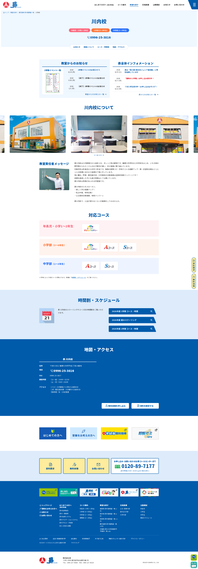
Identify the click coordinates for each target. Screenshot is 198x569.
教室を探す (134, 4)
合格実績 (145, 4)
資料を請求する (147, 405)
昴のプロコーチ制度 (66, 523)
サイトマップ (75, 543)
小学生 (142, 512)
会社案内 (74, 539)
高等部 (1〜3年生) (86, 518)
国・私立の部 (124, 512)
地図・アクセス (119, 47)
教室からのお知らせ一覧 (94, 94)
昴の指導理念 (63, 510)
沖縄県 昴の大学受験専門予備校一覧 (108, 530)
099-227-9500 (72, 563)
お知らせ (166, 4)
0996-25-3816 (100, 37)
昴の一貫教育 (63, 513)
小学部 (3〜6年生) (86, 512)
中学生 (142, 515)
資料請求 (193, 266)
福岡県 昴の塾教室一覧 (108, 510)
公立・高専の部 (125, 509)
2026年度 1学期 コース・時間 (125, 311)
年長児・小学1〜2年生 (87, 509)
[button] (195, 4)
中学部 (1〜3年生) (86, 515)
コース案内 (122, 4)
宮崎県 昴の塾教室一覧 (109, 520)
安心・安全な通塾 (65, 526)
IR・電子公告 (99, 539)
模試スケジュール (146, 518)
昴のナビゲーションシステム (68, 520)
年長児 (142, 509)
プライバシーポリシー (138, 539)
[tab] (97, 155)
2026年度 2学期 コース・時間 (125, 328)
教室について (89, 47)
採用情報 (85, 539)
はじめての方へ (104, 4)
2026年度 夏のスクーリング (124, 320)
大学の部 (123, 515)
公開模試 (156, 4)
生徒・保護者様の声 (59, 539)
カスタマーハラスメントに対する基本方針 (52, 543)
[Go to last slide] (95, 155)
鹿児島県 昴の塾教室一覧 (108, 525)
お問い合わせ (179, 4)
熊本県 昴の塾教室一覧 (108, 515)
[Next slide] (103, 155)
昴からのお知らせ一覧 (147, 94)
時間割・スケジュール (79, 277)
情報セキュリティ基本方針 (117, 539)
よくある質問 (43, 539)
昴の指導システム (65, 517)
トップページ (47, 505)
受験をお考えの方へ (49, 508)
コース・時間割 (103, 47)
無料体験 (193, 283)
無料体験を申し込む (117, 405)
